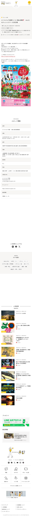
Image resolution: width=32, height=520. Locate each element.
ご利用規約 (4, 507)
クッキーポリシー (6, 511)
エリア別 (16, 481)
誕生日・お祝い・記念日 (16, 269)
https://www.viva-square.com (8, 188)
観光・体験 (24, 266)
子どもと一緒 (19, 264)
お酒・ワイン (14, 261)
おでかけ (16, 472)
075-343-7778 (7, 179)
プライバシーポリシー (21, 509)
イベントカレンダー (26, 481)
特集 (6, 472)
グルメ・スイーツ (24, 261)
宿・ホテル (26, 264)
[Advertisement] (16, 12)
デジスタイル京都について (16, 485)
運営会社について (6, 509)
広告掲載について (21, 505)
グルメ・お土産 (26, 472)
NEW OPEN (6, 261)
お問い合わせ (20, 507)
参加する (6, 481)
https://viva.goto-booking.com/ (8, 56)
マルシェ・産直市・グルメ (7, 28)
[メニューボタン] (29, 2)
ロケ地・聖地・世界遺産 (8, 264)
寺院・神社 (7, 266)
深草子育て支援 (16, 266)
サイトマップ (5, 505)
